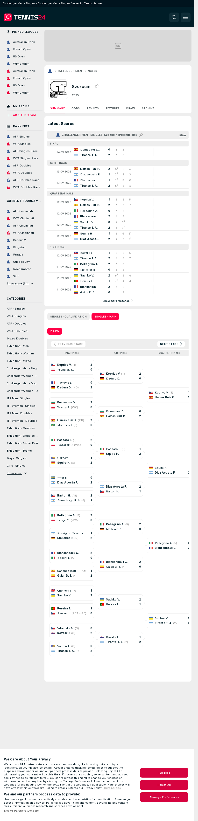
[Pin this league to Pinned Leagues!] (96, 86)
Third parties (112, 788)
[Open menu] (186, 17)
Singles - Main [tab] (105, 316)
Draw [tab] (54, 331)
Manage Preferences (164, 797)
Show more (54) (18, 283)
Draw (130, 108)
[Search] (174, 17)
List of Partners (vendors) (22, 810)
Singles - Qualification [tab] (68, 316)
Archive (148, 108)
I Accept (164, 772)
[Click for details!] (118, 152)
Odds (75, 108)
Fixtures (112, 108)
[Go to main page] (37, 17)
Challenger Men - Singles (76, 71)
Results (92, 108)
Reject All (164, 785)
